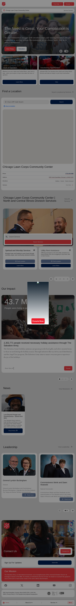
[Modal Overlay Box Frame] (38, 303)
